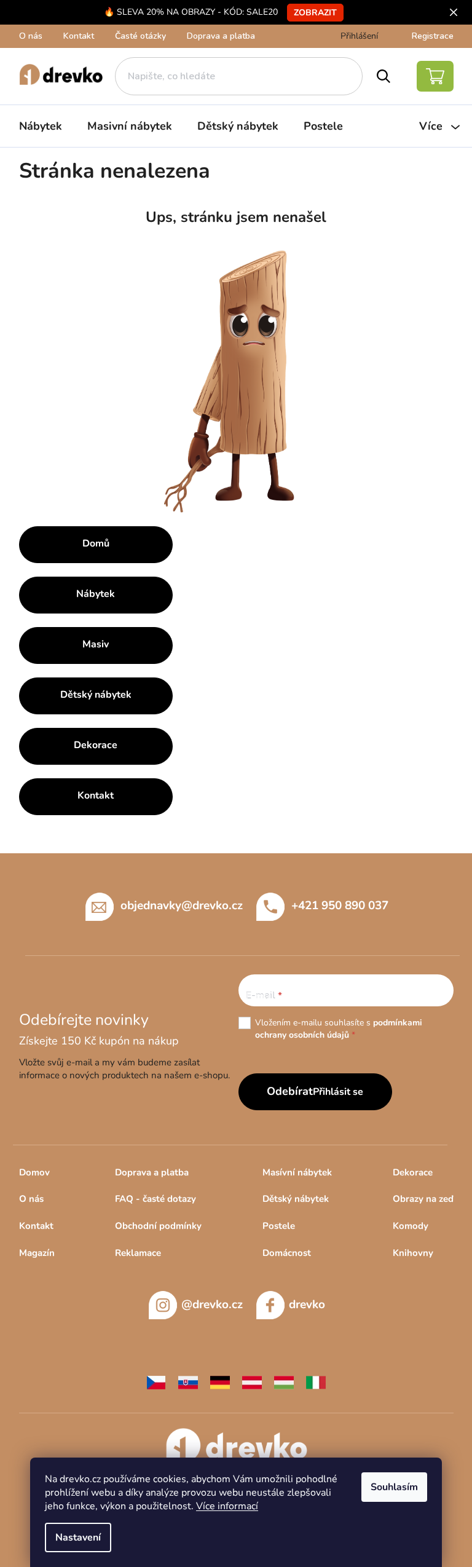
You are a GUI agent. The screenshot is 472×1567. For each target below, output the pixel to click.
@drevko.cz (212, 1304)
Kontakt (78, 36)
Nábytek (95, 594)
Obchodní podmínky (158, 1226)
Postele (278, 1226)
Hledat (383, 76)
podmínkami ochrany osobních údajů (338, 1029)
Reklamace (138, 1253)
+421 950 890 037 (339, 905)
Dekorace (95, 745)
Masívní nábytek (297, 1172)
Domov (34, 1172)
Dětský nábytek (96, 694)
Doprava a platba (221, 36)
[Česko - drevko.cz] (156, 1381)
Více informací (227, 1506)
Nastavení (78, 1537)
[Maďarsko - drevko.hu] (284, 1381)
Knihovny (413, 1253)
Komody (410, 1226)
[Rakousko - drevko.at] (252, 1381)
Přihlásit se (338, 1092)
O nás (30, 36)
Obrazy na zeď (423, 1199)
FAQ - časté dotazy (155, 1199)
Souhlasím (394, 1487)
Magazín (37, 1253)
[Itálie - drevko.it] (316, 1381)
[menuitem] (40, 126)
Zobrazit (315, 12)
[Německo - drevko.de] (220, 1381)
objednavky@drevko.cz (181, 905)
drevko (307, 1304)
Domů (95, 543)
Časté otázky (140, 36)
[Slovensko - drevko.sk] (188, 1381)
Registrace (433, 36)
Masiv (95, 644)
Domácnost (286, 1253)
